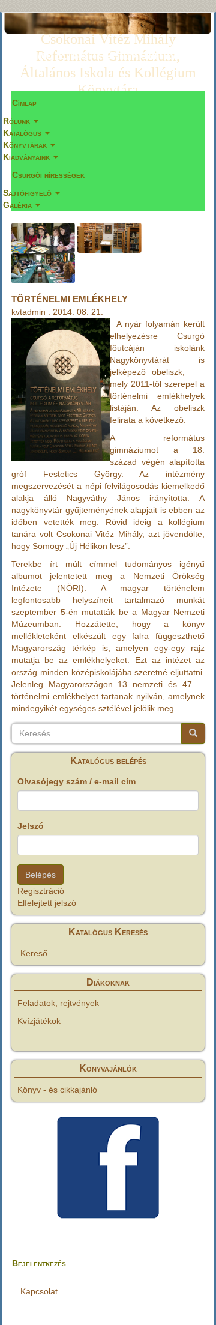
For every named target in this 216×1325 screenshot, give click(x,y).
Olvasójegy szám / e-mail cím (76, 781)
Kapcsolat (39, 1291)
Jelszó (30, 826)
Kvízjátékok (39, 1021)
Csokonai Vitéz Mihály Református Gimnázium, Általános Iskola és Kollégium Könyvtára (108, 41)
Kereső (33, 953)
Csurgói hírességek (48, 175)
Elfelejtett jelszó (46, 903)
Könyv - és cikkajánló (57, 1089)
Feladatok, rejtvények (58, 1003)
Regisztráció (40, 891)
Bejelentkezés (39, 1263)
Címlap (24, 103)
